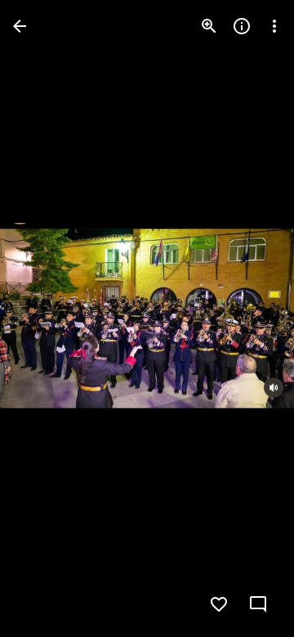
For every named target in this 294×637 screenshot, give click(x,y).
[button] (46, 318)
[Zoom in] (209, 26)
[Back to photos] (19, 26)
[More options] (274, 26)
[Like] (219, 604)
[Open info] (241, 26)
